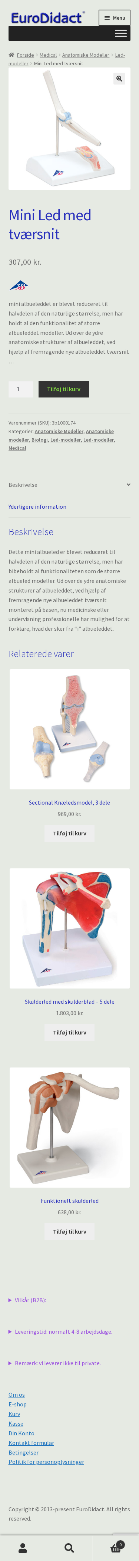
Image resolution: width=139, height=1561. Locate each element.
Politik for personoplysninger (46, 1461)
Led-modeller (65, 439)
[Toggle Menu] (121, 33)
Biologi (40, 439)
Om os (17, 1394)
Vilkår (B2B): (30, 1300)
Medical (48, 55)
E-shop (18, 1404)
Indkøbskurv (107, 1542)
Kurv (14, 1414)
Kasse (16, 1423)
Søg (69, 1548)
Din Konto (21, 1433)
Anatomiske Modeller (85, 55)
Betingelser (24, 1452)
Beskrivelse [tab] (23, 484)
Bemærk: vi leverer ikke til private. (58, 1363)
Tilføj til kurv (63, 389)
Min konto (23, 1548)
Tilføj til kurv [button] (69, 833)
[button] (119, 79)
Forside (25, 55)
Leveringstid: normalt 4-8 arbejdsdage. (63, 1331)
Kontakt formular (31, 1442)
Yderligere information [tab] (37, 506)
